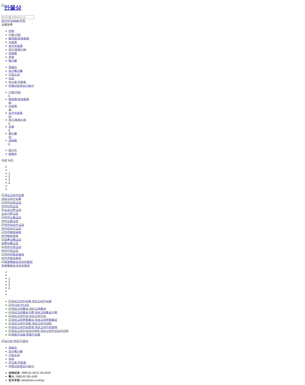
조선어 (5, 20)
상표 (11, 78)
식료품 (12, 42)
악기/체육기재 (17, 49)
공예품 (12, 53)
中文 (22, 20)
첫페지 (12, 67)
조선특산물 (15, 70)
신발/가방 (14, 34)
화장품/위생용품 (18, 38)
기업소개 (14, 74)
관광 (11, 56)
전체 (11, 30)
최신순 (12, 150)
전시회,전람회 (17, 81)
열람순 (12, 153)
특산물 (12, 60)
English (15, 20)
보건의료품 (15, 45)
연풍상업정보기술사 (21, 85)
